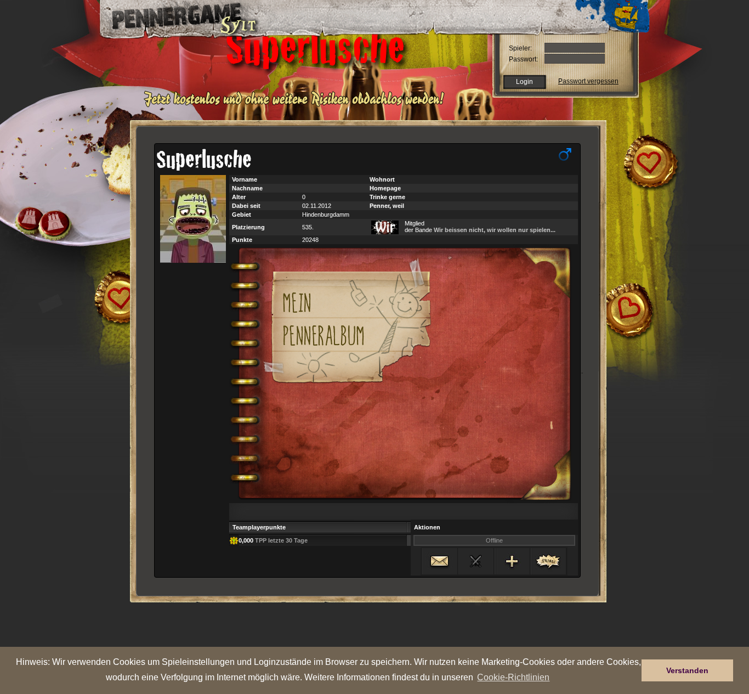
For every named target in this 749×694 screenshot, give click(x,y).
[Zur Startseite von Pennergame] (176, 16)
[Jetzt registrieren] (297, 105)
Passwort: (523, 59)
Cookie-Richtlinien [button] (513, 677)
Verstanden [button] (687, 670)
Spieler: (520, 48)
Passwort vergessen (588, 81)
